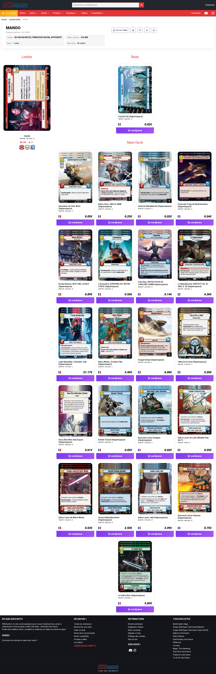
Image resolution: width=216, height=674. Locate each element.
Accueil (4, 19)
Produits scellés (80, 639)
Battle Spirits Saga (180, 624)
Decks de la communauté (84, 633)
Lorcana (176, 645)
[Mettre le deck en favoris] (133, 30)
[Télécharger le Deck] (147, 30)
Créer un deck (79, 630)
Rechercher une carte (83, 627)
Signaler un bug (134, 633)
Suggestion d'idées (135, 627)
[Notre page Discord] (130, 650)
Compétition (97, 13)
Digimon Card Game (181, 633)
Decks (44, 13)
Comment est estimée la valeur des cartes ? (20, 640)
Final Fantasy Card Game (183, 639)
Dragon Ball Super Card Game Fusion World (190, 630)
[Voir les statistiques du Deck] (140, 30)
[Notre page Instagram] (135, 650)
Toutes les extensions (83, 624)
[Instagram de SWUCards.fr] (213, 13)
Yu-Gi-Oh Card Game (181, 658)
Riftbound (177, 642)
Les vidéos (78, 642)
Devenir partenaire (135, 624)
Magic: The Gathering (181, 649)
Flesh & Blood (178, 636)
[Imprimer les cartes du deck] (153, 30)
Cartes (32, 13)
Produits (56, 13)
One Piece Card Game (182, 652)
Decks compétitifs (81, 636)
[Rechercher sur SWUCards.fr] (141, 5)
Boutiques (70, 13)
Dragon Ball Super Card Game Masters (188, 627)
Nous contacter (134, 630)
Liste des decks (14, 19)
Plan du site (132, 639)
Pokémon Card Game (181, 655)
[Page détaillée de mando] (27, 98)
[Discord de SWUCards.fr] (206, 13)
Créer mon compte (85, 646)
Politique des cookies (136, 636)
